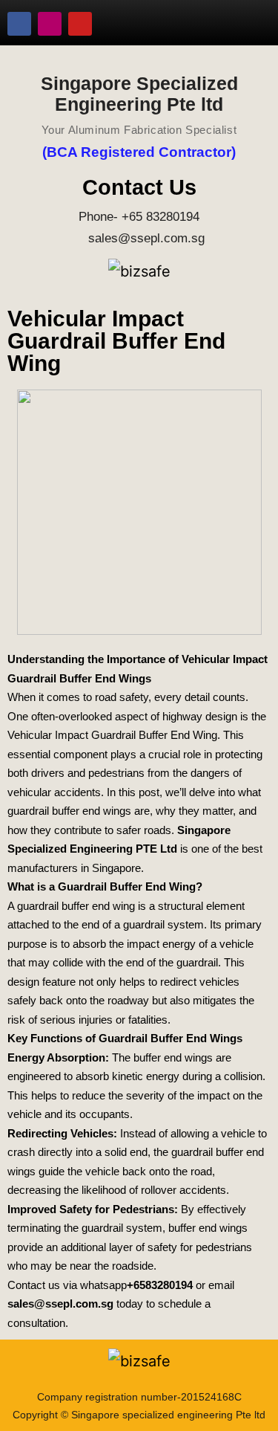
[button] (245, 24)
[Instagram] (50, 24)
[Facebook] (19, 24)
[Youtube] (80, 24)
